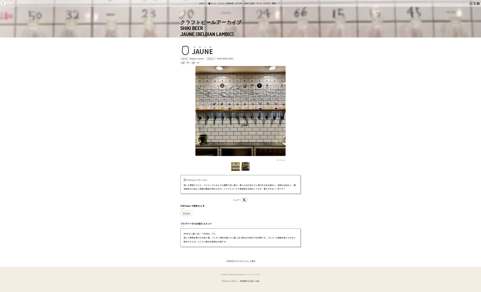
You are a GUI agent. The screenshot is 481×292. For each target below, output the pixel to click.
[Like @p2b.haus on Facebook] (478, 3)
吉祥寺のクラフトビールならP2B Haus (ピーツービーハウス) (3, 3)
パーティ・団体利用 (225, 3)
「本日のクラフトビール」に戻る (240, 260)
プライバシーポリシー (230, 281)
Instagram (282, 160)
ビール (213, 3)
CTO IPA (238, 3)
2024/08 (186, 213)
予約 (273, 3)
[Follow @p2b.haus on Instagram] (471, 3)
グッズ (259, 3)
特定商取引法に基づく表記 (249, 281)
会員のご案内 (249, 3)
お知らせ (202, 3)
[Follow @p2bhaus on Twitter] (474, 3)
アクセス (266, 3)
